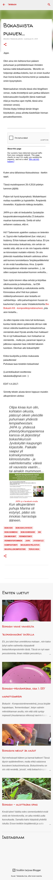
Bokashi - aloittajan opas (20, 804)
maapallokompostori (15, 549)
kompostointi (11, 545)
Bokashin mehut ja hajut (19, 750)
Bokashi (8, 528)
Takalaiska (12, 4)
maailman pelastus (30, 545)
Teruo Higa (34, 549)
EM (39, 532)
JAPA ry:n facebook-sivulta (26, 501)
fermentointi (25, 536)
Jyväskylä (38, 541)
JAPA (27, 541)
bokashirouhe (28, 532)
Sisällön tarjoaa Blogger (28, 870)
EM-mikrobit (10, 536)
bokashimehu (11, 532)
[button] (5, 45)
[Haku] (49, 4)
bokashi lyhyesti (24, 528)
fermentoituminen (13, 541)
